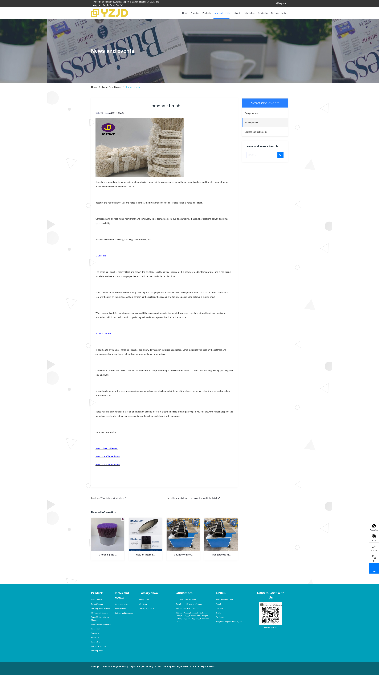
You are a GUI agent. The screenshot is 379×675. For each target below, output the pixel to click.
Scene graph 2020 (146, 608)
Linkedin (219, 608)
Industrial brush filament (101, 624)
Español (282, 3)
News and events (221, 13)
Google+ (219, 604)
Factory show (249, 13)
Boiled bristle (96, 600)
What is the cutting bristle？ (113, 498)
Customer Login (278, 13)
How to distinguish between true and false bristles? (196, 498)
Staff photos (144, 600)
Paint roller (95, 642)
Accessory (95, 633)
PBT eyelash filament (99, 613)
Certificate (143, 604)
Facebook (220, 617)
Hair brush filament (98, 646)
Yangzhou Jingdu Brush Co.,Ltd (229, 621)
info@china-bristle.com (192, 604)
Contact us (263, 13)
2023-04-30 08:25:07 (116, 113)
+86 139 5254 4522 (188, 600)
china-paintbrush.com (224, 600)
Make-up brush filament (100, 608)
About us (195, 13)
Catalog (236, 13)
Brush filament (97, 604)
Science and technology (124, 613)
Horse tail (95, 637)
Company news (121, 604)
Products (206, 13)
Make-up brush (97, 650)
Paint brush (95, 629)
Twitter (218, 613)
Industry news (120, 608)
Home (185, 13)
